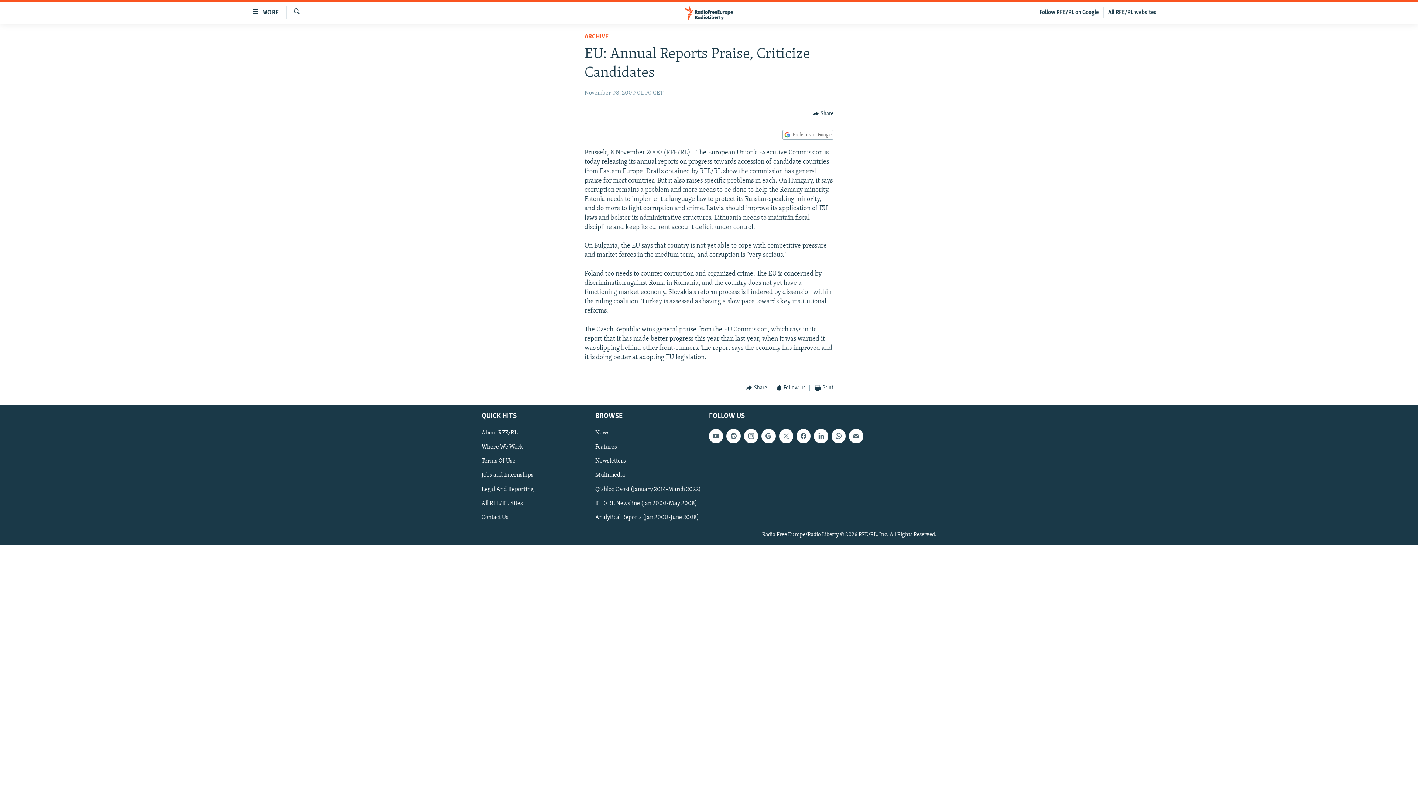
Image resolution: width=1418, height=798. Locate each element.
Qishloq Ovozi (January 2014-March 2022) (648, 489)
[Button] (823, 114)
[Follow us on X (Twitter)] (786, 436)
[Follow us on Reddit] (733, 436)
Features (606, 447)
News (602, 433)
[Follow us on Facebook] (804, 436)
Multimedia (610, 475)
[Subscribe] (856, 436)
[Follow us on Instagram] (751, 436)
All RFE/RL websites (1132, 13)
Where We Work (502, 447)
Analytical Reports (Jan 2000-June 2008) (647, 518)
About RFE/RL (500, 433)
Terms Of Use (499, 461)
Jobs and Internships (508, 475)
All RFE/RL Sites (502, 504)
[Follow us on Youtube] (716, 436)
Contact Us (495, 518)
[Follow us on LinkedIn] (821, 436)
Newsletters (610, 461)
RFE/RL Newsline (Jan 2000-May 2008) (646, 504)
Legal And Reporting (508, 489)
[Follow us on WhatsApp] (839, 436)
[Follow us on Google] (768, 436)
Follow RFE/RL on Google (1069, 13)
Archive (597, 37)
